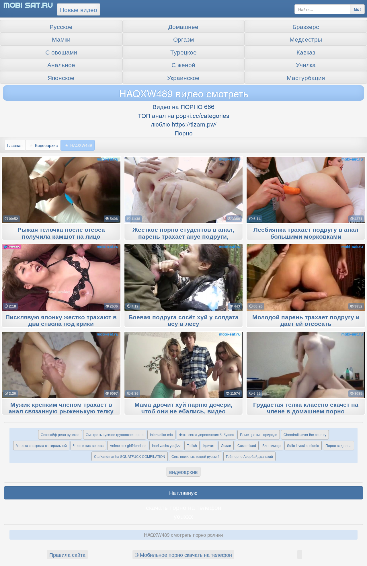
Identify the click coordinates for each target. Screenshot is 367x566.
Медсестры (306, 39)
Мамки (61, 39)
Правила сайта (67, 554)
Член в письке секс (88, 445)
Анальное (61, 64)
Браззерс (305, 26)
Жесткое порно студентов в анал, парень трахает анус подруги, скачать (183, 237)
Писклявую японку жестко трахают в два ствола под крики (61, 320)
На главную (183, 492)
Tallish (192, 445)
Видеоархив (46, 145)
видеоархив (183, 471)
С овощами (61, 52)
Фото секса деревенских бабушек (206, 434)
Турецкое (183, 52)
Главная (15, 145)
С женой (183, 64)
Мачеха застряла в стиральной (41, 445)
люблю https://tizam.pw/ (183, 124)
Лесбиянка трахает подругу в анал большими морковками (305, 233)
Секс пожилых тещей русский (195, 456)
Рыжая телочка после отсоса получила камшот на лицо (61, 233)
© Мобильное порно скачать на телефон (183, 554)
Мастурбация (306, 77)
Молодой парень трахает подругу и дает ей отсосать (306, 320)
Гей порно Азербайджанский (249, 456)
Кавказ (305, 52)
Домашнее (183, 26)
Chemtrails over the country (305, 434)
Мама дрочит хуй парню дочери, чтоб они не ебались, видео (183, 408)
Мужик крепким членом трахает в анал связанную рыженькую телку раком (61, 412)
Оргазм (183, 39)
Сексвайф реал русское (60, 434)
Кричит (209, 445)
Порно (184, 133)
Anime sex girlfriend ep (128, 445)
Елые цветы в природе (258, 434)
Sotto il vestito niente (303, 445)
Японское (61, 77)
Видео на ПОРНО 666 (183, 106)
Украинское (183, 77)
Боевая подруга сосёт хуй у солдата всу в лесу (183, 320)
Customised (246, 445)
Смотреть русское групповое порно (115, 434)
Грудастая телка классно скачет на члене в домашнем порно (305, 408)
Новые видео (78, 9)
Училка (306, 64)
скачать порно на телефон (183, 507)
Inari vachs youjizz (166, 445)
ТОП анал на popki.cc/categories (183, 115)
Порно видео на (338, 445)
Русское (61, 26)
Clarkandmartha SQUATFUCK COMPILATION (129, 456)
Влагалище (271, 445)
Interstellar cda (161, 434)
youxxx (183, 516)
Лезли (226, 445)
